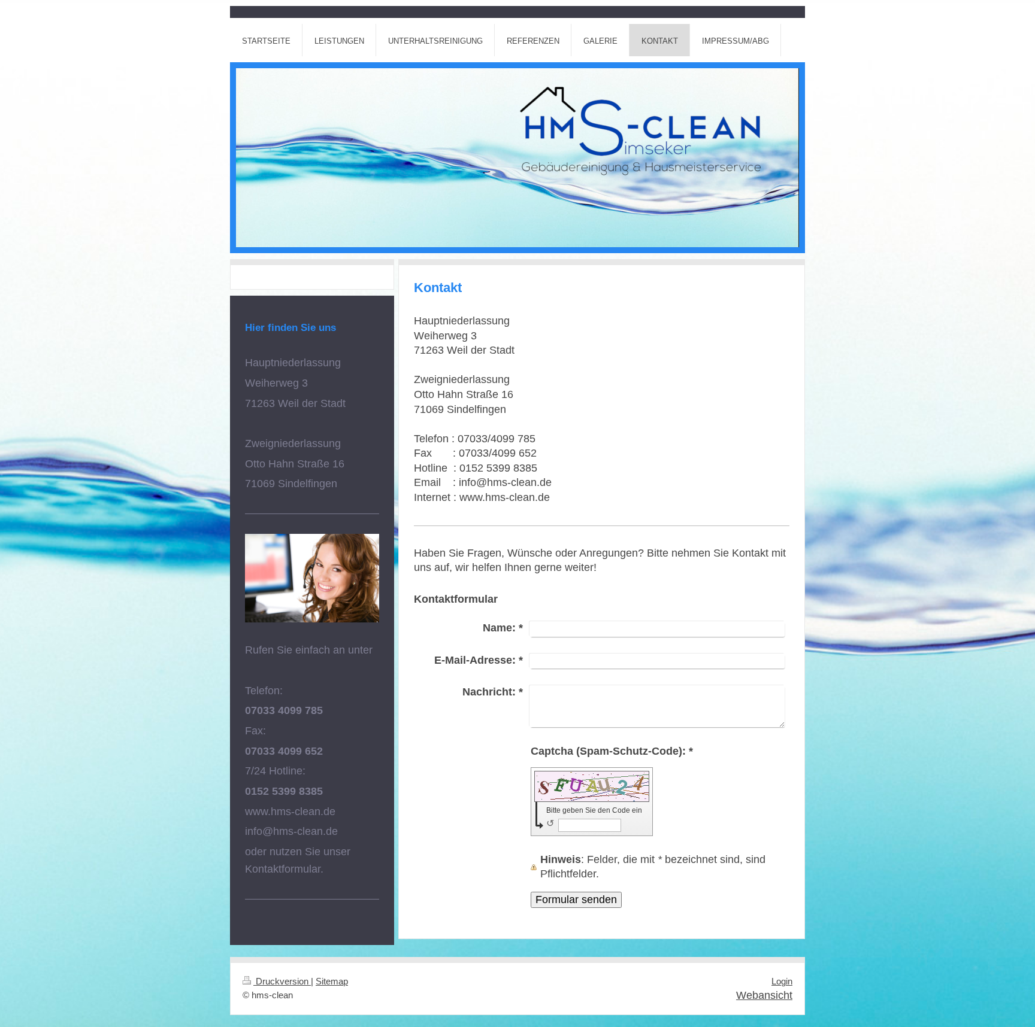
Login (781, 981)
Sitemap (332, 981)
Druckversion (282, 981)
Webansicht (764, 995)
